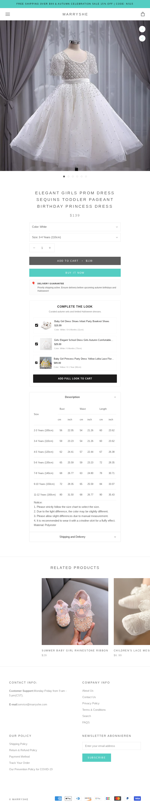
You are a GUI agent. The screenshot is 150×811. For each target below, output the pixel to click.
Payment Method (19, 756)
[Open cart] (143, 14)
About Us (87, 690)
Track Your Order (19, 762)
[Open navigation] (7, 14)
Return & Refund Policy (23, 750)
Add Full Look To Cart (75, 378)
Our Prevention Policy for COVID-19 (30, 769)
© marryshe (18, 799)
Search (86, 716)
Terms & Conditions (94, 709)
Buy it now (75, 272)
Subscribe (97, 757)
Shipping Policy (18, 743)
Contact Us (89, 697)
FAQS (86, 722)
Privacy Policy (91, 703)
